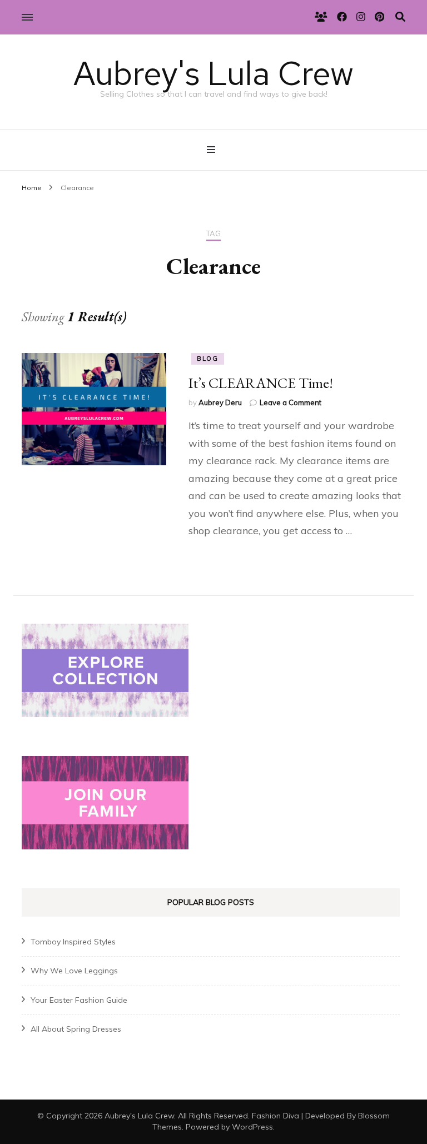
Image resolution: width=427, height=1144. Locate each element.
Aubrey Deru (220, 402)
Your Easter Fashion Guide (79, 1000)
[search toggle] (400, 17)
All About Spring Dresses (76, 1029)
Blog (208, 358)
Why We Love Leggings (74, 971)
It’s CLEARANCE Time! (260, 383)
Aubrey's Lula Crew (213, 73)
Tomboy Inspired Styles (73, 942)
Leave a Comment (290, 402)
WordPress (252, 1127)
